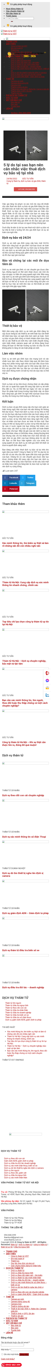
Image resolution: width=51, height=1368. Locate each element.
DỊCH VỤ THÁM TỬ (14, 56)
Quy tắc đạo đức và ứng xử (21, 52)
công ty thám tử (40, 1244)
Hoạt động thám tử (14, 9)
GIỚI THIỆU (11, 44)
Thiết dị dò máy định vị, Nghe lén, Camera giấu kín (30, 89)
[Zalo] (47, 695)
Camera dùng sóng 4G (19, 83)
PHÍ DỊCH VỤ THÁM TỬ (16, 95)
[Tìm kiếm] (12, 21)
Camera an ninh (17, 81)
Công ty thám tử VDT (19, 46)
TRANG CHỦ (11, 41)
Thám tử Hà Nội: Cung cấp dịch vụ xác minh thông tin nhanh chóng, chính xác (25, 584)
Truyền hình (15, 106)
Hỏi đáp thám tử (13, 13)
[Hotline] (47, 673)
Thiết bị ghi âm (16, 93)
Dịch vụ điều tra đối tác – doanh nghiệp (26, 67)
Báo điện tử (15, 102)
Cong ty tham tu (13, 181)
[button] (11, 477)
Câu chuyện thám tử (15, 11)
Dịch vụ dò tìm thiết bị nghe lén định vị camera (29, 73)
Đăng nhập (24, 1354)
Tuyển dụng (11, 16)
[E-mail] (47, 688)
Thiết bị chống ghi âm (19, 87)
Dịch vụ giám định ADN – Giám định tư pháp (28, 77)
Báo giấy (14, 104)
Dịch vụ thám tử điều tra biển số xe (20, 950)
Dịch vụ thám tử (17, 59)
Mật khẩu (5, 1349)
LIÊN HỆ (9, 108)
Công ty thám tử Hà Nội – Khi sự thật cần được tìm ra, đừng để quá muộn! (24, 743)
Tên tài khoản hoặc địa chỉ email (15, 1342)
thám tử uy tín (7, 1247)
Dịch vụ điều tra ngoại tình (21, 61)
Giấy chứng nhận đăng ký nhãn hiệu (24, 54)
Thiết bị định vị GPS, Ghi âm (21, 91)
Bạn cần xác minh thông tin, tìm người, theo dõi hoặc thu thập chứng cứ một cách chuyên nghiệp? (25, 703)
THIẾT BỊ (10, 79)
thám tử (14, 1244)
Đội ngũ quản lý (17, 48)
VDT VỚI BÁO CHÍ (14, 100)
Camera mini (16, 85)
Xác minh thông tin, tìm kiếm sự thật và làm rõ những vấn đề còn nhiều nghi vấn (25, 544)
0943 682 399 (13, 1364)
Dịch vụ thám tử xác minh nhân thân (25, 65)
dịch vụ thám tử (25, 1244)
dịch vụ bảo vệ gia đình (31, 181)
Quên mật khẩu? (8, 1359)
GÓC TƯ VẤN (12, 98)
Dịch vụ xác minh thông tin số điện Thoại (24, 836)
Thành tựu (15, 50)
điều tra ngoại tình (22, 1247)
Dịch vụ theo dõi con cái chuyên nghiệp (26, 75)
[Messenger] (47, 680)
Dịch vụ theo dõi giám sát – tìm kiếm (25, 63)
